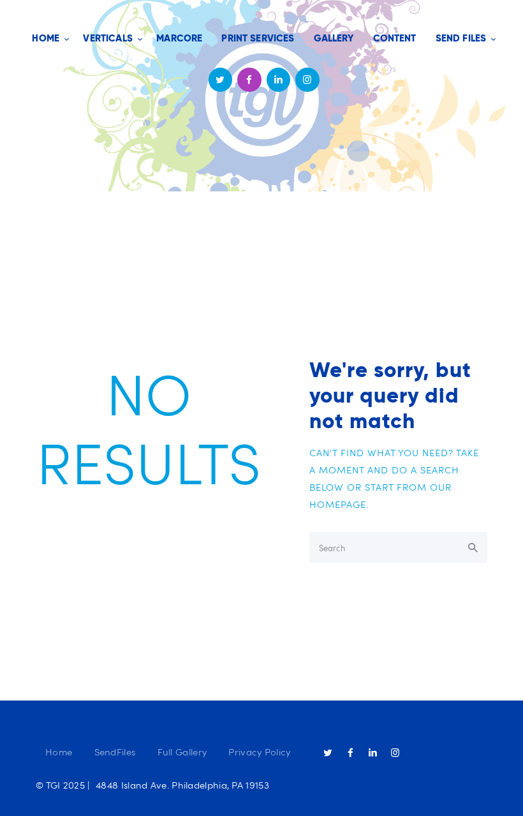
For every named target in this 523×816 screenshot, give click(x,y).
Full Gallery (182, 751)
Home (58, 751)
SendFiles (115, 751)
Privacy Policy (259, 751)
